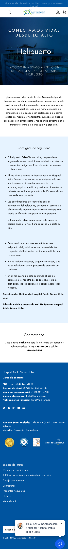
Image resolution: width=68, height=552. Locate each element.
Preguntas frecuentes (14, 491)
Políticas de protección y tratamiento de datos (27, 475)
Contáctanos (9, 486)
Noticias (7, 496)
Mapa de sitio (10, 501)
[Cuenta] (57, 12)
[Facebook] (9, 408)
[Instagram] (14, 408)
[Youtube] (18, 408)
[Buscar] (11, 12)
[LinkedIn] (23, 408)
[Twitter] (4, 408)
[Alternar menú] (3, 12)
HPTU (12, 537)
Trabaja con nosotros (13, 480)
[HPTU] (34, 12)
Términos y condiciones (15, 470)
